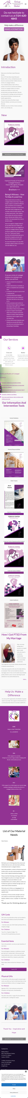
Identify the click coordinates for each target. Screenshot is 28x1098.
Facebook (18, 888)
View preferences (14, 1092)
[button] (26, 1071)
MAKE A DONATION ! (14, 29)
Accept (14, 1084)
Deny (14, 1088)
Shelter (23, 352)
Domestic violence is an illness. (9, 394)
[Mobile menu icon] (26, 4)
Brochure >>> (14, 189)
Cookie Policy (13, 1096)
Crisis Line (9, 352)
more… (25, 679)
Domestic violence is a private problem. (11, 382)
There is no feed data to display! (14, 154)
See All (13, 969)
